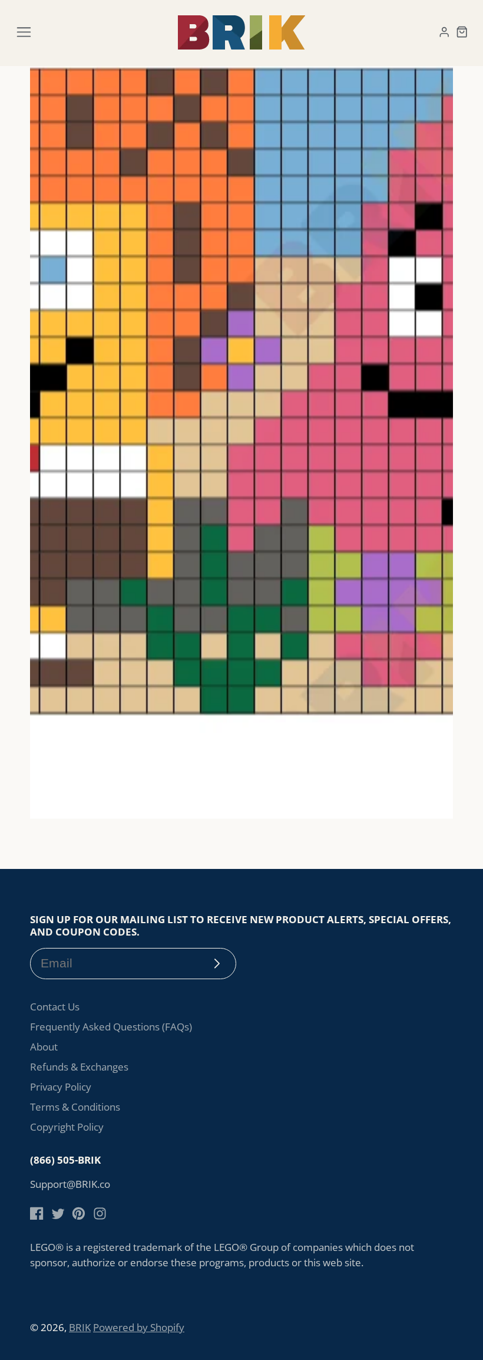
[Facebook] (37, 1213)
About (44, 1046)
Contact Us (55, 1006)
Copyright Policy (67, 1127)
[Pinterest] (78, 1213)
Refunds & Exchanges (79, 1066)
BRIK (80, 1327)
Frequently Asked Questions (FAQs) (111, 1026)
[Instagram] (100, 1213)
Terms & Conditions (75, 1107)
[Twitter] (58, 1213)
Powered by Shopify (138, 1327)
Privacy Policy (60, 1087)
